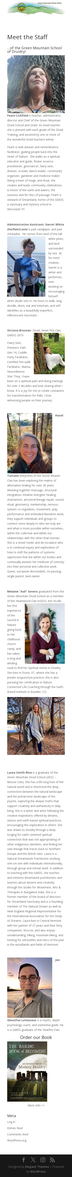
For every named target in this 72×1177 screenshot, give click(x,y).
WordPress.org (16, 1140)
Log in (11, 1122)
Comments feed (17, 1134)
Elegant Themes (37, 1167)
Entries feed (15, 1128)
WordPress (38, 1171)
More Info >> (36, 1105)
